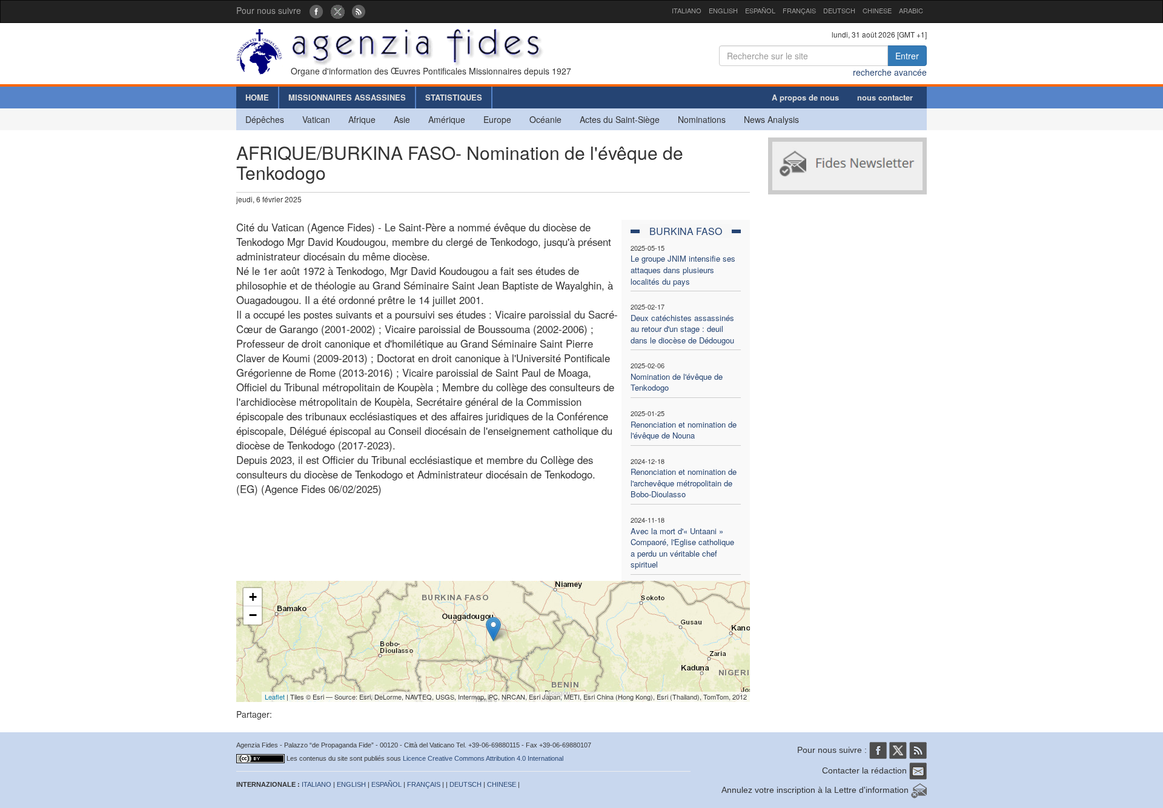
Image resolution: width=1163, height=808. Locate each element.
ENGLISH (723, 10)
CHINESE (877, 10)
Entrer (907, 56)
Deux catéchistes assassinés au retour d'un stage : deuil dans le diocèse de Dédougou (682, 329)
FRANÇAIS (799, 10)
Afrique (362, 119)
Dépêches (264, 119)
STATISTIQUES (453, 97)
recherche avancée (890, 72)
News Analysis (771, 119)
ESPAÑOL (760, 10)
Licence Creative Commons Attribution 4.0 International (483, 758)
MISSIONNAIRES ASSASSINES (347, 97)
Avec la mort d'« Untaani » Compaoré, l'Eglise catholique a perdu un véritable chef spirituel (682, 548)
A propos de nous (805, 97)
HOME (257, 97)
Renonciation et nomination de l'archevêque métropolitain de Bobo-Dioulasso (684, 483)
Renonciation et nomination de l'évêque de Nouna (684, 430)
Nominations (702, 119)
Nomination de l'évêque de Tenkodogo (677, 382)
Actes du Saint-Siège (620, 119)
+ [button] (253, 596)
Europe (497, 119)
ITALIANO (686, 10)
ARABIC (911, 10)
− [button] (253, 615)
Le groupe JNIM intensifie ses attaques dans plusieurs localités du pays (683, 269)
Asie (402, 119)
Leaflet (275, 696)
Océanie (545, 119)
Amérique (446, 119)
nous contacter (885, 97)
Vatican (316, 119)
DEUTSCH (839, 10)
